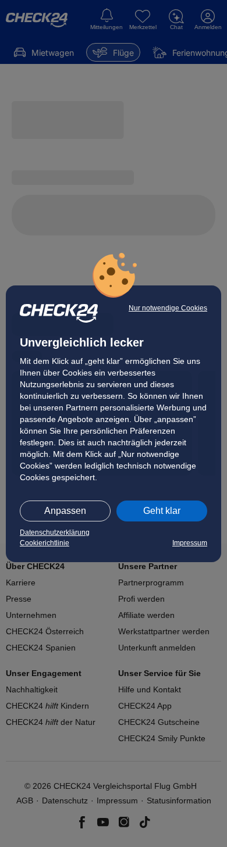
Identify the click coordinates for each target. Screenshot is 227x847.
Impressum (189, 543)
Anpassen (65, 511)
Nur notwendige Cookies (168, 308)
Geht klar (161, 511)
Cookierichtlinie (44, 543)
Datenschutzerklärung (55, 532)
